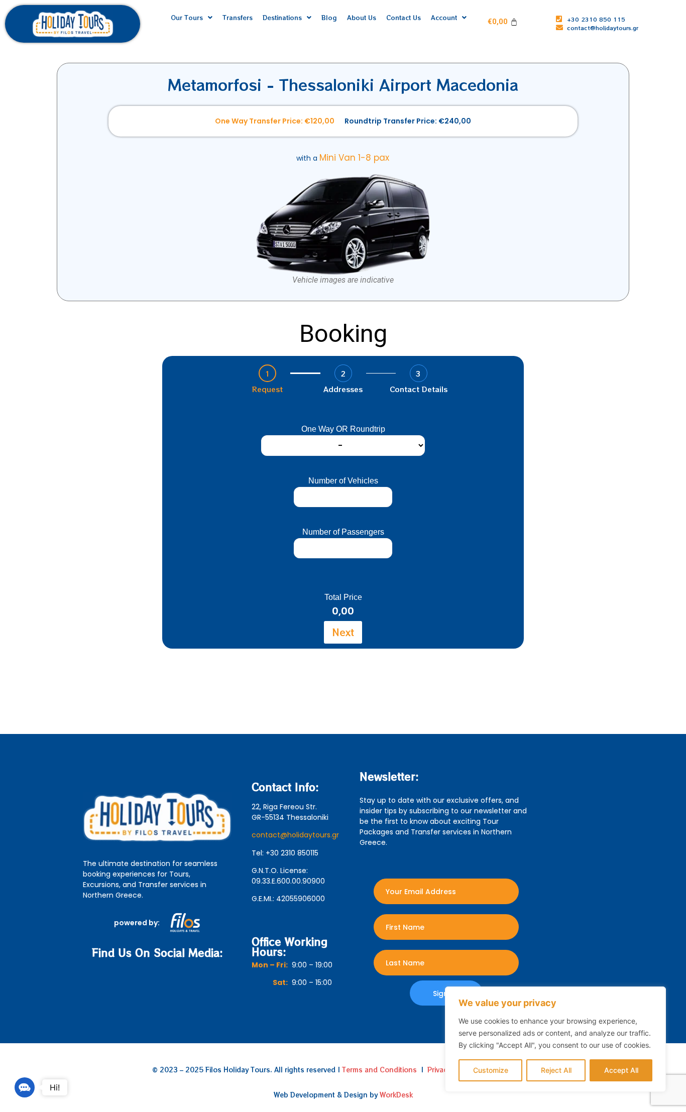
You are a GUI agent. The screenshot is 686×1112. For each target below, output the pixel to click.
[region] (555, 1039)
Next (343, 632)
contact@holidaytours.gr (295, 835)
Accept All (621, 1070)
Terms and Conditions (379, 1069)
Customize (490, 1070)
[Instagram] (168, 980)
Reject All (556, 1070)
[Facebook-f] (146, 980)
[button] (25, 1087)
